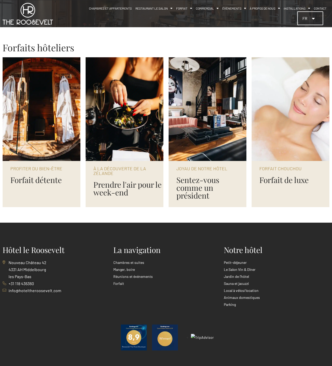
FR (305, 18)
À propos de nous (262, 8)
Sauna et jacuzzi (236, 283)
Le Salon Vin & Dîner (239, 269)
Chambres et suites (128, 262)
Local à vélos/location (241, 290)
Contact (320, 8)
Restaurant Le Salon (151, 8)
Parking (230, 304)
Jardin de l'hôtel (236, 276)
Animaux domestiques (242, 297)
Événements (231, 8)
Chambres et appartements (110, 8)
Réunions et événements (133, 276)
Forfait (182, 8)
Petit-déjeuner (235, 262)
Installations (295, 8)
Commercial (205, 8)
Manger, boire (124, 269)
